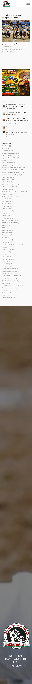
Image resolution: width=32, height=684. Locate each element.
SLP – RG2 (5, 283)
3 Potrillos (5, 146)
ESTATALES (6, 216)
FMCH (4, 228)
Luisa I (4, 247)
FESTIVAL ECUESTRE (9, 223)
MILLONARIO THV (8, 257)
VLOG (4, 295)
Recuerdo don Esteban (10, 271)
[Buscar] (23, 3)
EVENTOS (5, 218)
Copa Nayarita (7, 201)
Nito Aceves (6, 261)
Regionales (6, 273)
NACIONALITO (7, 259)
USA (3, 290)
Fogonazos (6, 230)
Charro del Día (7, 177)
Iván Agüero (6, 240)
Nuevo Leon (6, 266)
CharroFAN (6, 182)
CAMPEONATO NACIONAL (11, 172)
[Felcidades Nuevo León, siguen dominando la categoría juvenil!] (16, 31)
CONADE (5, 199)
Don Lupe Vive (7, 206)
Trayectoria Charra (8, 288)
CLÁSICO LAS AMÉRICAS (11, 196)
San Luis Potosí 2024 (9, 281)
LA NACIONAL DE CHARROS (12, 244)
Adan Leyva (6, 151)
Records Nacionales (9, 269)
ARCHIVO (5, 160)
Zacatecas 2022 (7, 297)
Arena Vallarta (7, 163)
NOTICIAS (5, 264)
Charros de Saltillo (8, 187)
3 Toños (4, 148)
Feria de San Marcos (9, 220)
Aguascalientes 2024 (9, 155)
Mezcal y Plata (7, 254)
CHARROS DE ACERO (9, 184)
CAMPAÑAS (6, 165)
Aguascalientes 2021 (9, 153)
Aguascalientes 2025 (9, 158)
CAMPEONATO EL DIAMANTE (12, 170)
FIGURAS (5, 225)
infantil (4, 237)
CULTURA (5, 204)
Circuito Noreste (7, 194)
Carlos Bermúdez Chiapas (11, 175)
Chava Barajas (7, 189)
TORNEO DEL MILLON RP (11, 285)
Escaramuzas (7, 211)
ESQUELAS (6, 213)
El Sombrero (6, 208)
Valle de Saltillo (7, 293)
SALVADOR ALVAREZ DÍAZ (11, 276)
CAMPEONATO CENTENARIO (12, 167)
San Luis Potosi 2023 (9, 278)
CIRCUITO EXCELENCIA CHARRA (13, 191)
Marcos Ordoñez (8, 249)
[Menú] (27, 3)
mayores (5, 252)
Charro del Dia (7, 179)
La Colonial (6, 242)
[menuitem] (23, 3)
